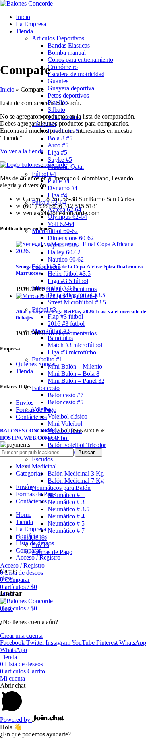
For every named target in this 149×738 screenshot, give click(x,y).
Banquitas (60, 338)
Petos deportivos (68, 95)
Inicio (7, 89)
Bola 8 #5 (60, 138)
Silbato (56, 109)
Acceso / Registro (38, 557)
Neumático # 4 (66, 516)
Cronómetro (63, 66)
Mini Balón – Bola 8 (73, 373)
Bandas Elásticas (69, 45)
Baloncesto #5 (65, 402)
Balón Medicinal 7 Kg (76, 480)
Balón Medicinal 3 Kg (76, 473)
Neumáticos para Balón (61, 487)
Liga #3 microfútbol (73, 352)
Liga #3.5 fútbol (68, 280)
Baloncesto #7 (65, 395)
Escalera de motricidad (76, 74)
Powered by (16, 719)
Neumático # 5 (66, 523)
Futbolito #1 (47, 359)
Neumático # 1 (66, 494)
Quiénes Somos (35, 364)
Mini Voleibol (65, 423)
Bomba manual (67, 52)
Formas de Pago (52, 552)
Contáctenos (31, 416)
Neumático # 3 (66, 502)
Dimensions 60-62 (71, 238)
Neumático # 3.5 (68, 509)
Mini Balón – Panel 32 (76, 380)
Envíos (24, 402)
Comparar (28, 550)
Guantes (58, 81)
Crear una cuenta (21, 635)
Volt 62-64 (61, 223)
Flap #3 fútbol (65, 316)
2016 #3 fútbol (66, 323)
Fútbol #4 (44, 173)
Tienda (24, 371)
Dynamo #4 (62, 188)
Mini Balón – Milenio (75, 366)
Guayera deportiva (71, 88)
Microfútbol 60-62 (55, 231)
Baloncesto (46, 387)
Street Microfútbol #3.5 (77, 302)
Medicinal (44, 466)
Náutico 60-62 (66, 259)
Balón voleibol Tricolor (77, 445)
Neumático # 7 (66, 530)
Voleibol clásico (67, 416)
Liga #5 (57, 152)
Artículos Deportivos (58, 38)
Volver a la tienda (22, 151)
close (6, 578)
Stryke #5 (60, 159)
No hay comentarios (71, 288)
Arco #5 (58, 145)
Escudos (42, 459)
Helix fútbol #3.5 (69, 273)
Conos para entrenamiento (80, 59)
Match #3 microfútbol (75, 345)
